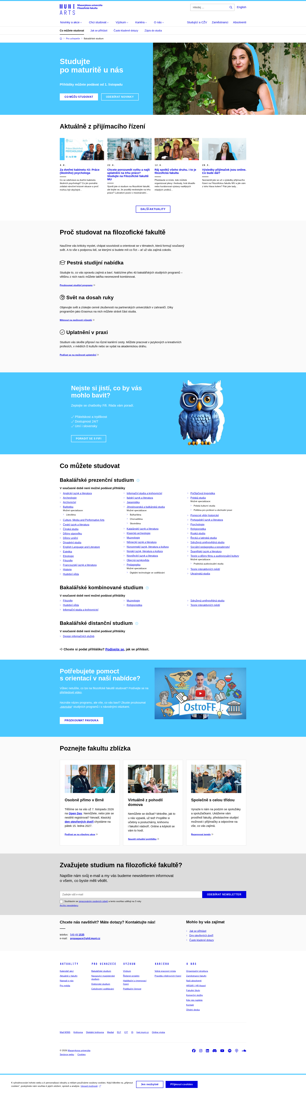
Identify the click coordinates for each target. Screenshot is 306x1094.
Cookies (81, 1054)
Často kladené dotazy (126, 30)
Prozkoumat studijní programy (76, 285)
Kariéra (162, 964)
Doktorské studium (100, 984)
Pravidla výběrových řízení (168, 976)
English (241, 7)
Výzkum (129, 964)
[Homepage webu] (81, 9)
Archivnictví (69, 502)
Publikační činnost (132, 988)
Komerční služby (194, 995)
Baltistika (68, 507)
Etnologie (68, 556)
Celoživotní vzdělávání (102, 988)
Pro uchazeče (103, 964)
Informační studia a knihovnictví (144, 493)
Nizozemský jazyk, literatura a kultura (148, 546)
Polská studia (198, 497)
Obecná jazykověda (138, 560)
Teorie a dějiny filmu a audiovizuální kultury (214, 556)
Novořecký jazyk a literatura (142, 555)
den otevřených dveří (79, 821)
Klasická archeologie (138, 533)
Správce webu (67, 1054)
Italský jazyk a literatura (140, 497)
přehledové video (71, 692)
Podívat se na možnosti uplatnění (78, 355)
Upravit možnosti (89, 1086)
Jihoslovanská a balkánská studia (146, 507)
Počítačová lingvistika (202, 493)
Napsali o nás (66, 980)
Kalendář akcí (67, 971)
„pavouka (66, 706)
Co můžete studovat (72, 30)
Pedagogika (133, 564)
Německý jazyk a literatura (142, 542)
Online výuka (158, 1032)
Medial (110, 1032)
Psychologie (197, 524)
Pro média (65, 985)
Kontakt (190, 1005)
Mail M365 (65, 1032)
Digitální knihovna (95, 1032)
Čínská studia (70, 529)
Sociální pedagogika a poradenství (210, 547)
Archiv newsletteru (69, 905)
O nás (191, 964)
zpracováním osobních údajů (93, 901)
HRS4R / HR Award (196, 985)
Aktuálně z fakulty (68, 976)
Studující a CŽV (197, 22)
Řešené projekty (131, 976)
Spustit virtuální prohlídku (142, 839)
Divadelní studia (72, 542)
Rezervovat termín (201, 834)
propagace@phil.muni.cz (85, 938)
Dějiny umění (70, 538)
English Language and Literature (81, 547)
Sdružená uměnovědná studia (207, 542)
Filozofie (68, 560)
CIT (126, 1032)
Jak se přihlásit (98, 30)
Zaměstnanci (220, 22)
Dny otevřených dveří (201, 935)
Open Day (75, 813)
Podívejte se (114, 649)
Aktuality (69, 964)
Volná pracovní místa (165, 971)
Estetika (67, 551)
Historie (67, 569)
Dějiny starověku (72, 533)
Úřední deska (193, 1009)
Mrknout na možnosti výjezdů (76, 320)
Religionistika (198, 529)
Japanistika (133, 502)
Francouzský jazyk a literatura (80, 565)
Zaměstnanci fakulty (196, 976)
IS (132, 1032)
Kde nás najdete (194, 1000)
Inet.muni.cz (142, 1032)
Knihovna (78, 1032)
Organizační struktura (197, 971)
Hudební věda (71, 574)
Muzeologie (133, 537)
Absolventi (239, 22)
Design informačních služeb (78, 636)
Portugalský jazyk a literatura (206, 519)
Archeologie (70, 497)
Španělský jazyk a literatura (206, 551)
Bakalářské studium (101, 971)
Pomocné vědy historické (204, 515)
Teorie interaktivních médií (205, 569)
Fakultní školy (193, 990)
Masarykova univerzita (79, 1050)
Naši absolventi (193, 980)
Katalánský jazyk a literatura (142, 528)
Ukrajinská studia (200, 573)
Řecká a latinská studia (203, 538)
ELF (119, 1032)
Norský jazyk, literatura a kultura (145, 551)
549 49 (77, 934)
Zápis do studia (153, 30)
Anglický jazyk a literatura (77, 493)
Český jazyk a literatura (76, 524)
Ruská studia (197, 533)
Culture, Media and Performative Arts (83, 520)
